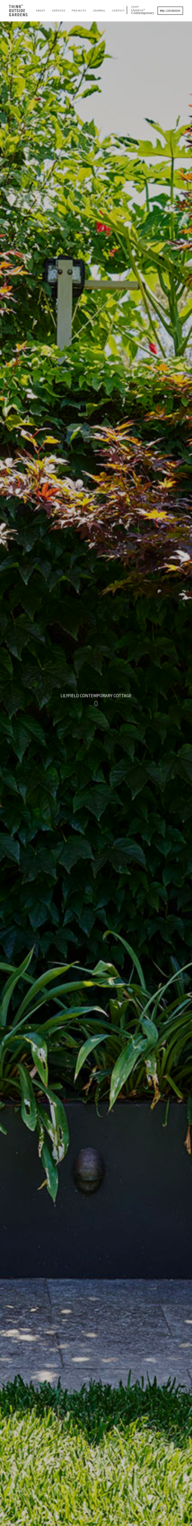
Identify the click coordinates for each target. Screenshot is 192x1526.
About (41, 10)
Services (58, 10)
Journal (99, 10)
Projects (79, 10)
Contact (118, 10)
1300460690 (170, 11)
